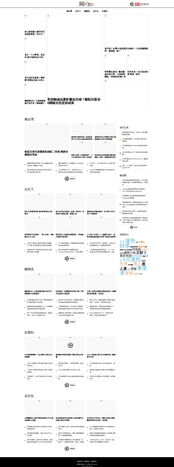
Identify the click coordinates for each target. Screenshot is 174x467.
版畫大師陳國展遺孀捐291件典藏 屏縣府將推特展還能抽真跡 (102, 434)
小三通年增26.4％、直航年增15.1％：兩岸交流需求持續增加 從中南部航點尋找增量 (71, 171)
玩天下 (78, 11)
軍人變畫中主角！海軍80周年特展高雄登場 (71, 428)
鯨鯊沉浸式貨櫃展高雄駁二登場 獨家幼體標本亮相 (46, 153)
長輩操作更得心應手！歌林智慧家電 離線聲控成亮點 (134, 212)
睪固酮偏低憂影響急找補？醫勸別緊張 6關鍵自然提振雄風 (73, 101)
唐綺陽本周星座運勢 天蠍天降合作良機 (69, 355)
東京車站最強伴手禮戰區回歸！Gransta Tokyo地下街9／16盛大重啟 (70, 251)
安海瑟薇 (137, 255)
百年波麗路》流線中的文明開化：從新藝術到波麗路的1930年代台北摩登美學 (40, 441)
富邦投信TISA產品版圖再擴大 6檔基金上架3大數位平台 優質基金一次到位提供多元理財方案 (135, 220)
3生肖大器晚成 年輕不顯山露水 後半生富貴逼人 (40, 364)
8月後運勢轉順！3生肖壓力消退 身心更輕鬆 (39, 355)
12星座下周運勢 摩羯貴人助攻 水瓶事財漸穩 (39, 371)
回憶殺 (136, 249)
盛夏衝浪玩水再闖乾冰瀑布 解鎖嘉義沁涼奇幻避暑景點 (105, 138)
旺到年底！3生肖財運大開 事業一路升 (138, 72)
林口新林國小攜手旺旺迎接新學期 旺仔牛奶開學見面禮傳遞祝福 (35, 34)
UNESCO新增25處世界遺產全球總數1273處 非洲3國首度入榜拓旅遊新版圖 (39, 244)
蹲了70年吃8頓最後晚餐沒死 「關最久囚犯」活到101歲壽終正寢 (40, 314)
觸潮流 (87, 11)
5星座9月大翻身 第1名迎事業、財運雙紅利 (102, 377)
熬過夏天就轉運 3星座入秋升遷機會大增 (102, 371)
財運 (125, 245)
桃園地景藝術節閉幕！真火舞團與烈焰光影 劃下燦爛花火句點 (40, 164)
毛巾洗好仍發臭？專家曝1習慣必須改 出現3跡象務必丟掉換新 (35, 80)
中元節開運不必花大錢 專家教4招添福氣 (71, 377)
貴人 (137, 263)
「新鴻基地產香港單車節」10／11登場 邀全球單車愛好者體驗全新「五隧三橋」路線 (102, 251)
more (72, 178)
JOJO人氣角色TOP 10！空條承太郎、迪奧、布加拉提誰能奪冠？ (102, 314)
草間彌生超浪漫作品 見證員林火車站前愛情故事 (39, 428)
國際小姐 (130, 253)
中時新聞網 (141, 4)
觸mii (87, 4)
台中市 (145, 249)
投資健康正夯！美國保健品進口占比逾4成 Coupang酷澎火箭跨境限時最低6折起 (135, 204)
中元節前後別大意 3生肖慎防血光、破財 (102, 364)
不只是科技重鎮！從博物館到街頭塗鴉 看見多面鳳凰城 (71, 244)
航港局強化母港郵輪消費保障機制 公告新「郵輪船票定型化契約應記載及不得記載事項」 (105, 157)
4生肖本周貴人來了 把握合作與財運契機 (135, 153)
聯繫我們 (94, 461)
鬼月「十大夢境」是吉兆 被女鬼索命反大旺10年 (35, 57)
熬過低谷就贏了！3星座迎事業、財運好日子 (70, 364)
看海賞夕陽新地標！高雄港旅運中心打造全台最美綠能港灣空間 (81, 139)
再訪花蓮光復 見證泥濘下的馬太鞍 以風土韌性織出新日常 (39, 171)
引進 (137, 242)
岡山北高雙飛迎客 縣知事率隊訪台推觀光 (38, 212)
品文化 (96, 11)
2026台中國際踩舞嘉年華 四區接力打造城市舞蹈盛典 (102, 171)
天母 (122, 241)
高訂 (141, 274)
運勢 (130, 240)
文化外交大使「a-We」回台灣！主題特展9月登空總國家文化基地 (102, 441)
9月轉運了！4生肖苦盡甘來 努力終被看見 (39, 377)
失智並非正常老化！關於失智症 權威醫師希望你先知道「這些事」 (101, 419)
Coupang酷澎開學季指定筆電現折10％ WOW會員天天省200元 (133, 190)
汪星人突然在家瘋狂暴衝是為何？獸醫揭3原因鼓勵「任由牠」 (101, 292)
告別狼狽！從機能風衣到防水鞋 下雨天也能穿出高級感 (69, 292)
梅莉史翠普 (134, 247)
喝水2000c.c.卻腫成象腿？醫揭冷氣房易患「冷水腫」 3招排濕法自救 (102, 301)
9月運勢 (132, 259)
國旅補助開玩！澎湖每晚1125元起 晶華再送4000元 (70, 164)
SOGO (136, 273)
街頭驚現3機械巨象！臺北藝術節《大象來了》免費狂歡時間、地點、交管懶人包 (71, 441)
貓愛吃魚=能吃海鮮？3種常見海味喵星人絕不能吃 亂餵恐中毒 (71, 314)
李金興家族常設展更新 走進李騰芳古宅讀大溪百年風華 (69, 419)
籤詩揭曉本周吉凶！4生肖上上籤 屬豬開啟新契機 (135, 133)
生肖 (124, 263)
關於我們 (80, 461)
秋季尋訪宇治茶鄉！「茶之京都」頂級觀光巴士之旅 (39, 235)
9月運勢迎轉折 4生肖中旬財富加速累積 (134, 146)
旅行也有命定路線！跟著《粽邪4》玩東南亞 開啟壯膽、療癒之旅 (70, 212)
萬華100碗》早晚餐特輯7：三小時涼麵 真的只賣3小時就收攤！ (82, 157)
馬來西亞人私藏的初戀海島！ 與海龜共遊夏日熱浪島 (69, 235)
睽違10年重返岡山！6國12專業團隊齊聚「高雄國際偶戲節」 (71, 434)
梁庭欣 (141, 246)
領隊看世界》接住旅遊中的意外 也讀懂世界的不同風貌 (39, 251)
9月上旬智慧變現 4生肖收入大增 (69, 370)
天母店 (143, 261)
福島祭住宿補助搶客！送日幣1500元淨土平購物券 (101, 212)
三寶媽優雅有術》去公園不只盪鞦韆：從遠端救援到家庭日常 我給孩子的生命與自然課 (71, 307)
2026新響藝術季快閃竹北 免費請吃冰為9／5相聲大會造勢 (102, 428)
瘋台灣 (69, 11)
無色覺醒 (130, 265)
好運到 (104, 11)
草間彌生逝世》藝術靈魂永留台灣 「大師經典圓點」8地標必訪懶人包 (115, 74)
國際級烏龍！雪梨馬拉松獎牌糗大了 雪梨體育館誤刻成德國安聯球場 (102, 307)
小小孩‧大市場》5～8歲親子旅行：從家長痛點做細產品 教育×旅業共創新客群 (101, 236)
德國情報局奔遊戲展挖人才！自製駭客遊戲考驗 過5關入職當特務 (40, 307)
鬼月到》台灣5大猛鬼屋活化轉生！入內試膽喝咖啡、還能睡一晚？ (126, 49)
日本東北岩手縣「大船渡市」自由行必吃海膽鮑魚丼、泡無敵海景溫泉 (102, 244)
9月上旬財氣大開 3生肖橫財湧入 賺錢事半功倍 (101, 355)
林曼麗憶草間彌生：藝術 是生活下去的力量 (39, 434)
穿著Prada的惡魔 (126, 250)
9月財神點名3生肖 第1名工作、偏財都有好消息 (135, 160)
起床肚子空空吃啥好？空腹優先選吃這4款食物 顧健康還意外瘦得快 (71, 301)
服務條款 (87, 461)
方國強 (141, 242)
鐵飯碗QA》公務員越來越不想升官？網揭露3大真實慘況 (35, 103)
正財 (139, 252)
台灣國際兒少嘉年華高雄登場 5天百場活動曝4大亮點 (39, 419)
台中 (128, 269)
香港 (144, 256)
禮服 (134, 269)
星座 (129, 273)
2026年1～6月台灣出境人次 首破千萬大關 (102, 164)
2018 (121, 253)
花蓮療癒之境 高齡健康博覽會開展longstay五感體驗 (133, 197)
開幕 (146, 247)
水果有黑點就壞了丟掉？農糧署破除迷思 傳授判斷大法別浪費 (40, 301)
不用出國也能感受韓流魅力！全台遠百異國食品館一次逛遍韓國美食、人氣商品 (135, 182)
